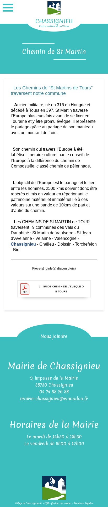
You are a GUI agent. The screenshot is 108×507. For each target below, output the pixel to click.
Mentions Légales (83, 503)
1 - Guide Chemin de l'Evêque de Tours (61, 289)
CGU (47, 503)
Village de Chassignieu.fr (28, 503)
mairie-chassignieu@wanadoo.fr (54, 399)
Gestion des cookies (61, 503)
